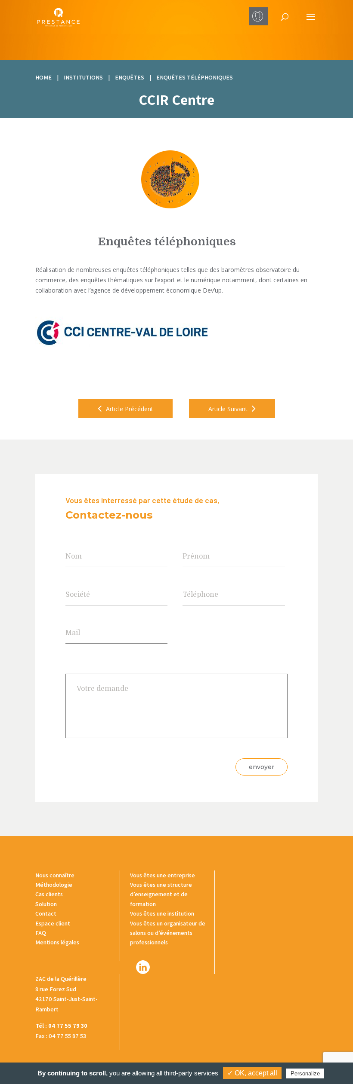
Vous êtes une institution (162, 913)
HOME (43, 77)
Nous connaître (54, 875)
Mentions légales (57, 942)
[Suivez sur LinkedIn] (143, 967)
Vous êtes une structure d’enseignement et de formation (161, 894)
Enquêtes (129, 77)
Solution (46, 904)
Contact (45, 913)
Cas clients (49, 894)
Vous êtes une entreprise (162, 875)
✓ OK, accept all (252, 1073)
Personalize (305, 1073)
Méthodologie (53, 885)
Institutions (83, 77)
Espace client (52, 923)
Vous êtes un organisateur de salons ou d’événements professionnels (167, 933)
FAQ (40, 933)
